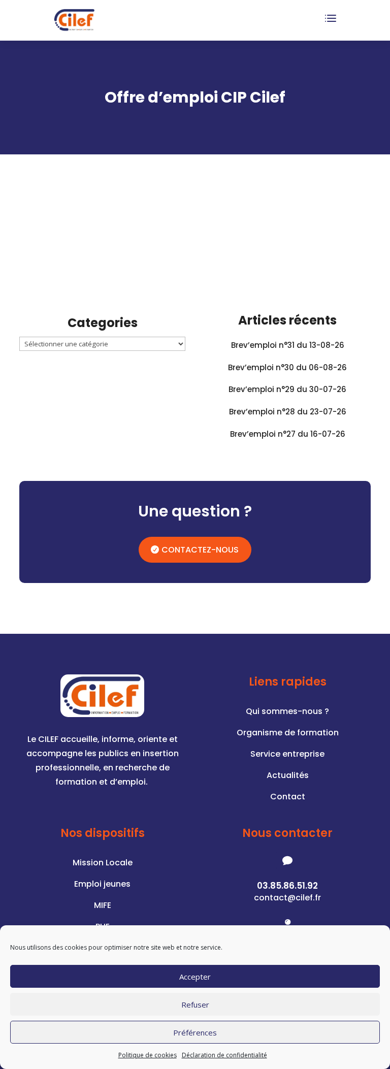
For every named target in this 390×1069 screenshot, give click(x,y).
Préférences (195, 1032)
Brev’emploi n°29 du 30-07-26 (287, 389)
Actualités (288, 776)
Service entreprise (287, 755)
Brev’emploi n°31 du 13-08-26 (287, 345)
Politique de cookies (147, 1055)
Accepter (195, 976)
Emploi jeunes (102, 885)
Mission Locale (103, 863)
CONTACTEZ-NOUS (200, 550)
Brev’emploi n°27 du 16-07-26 (287, 434)
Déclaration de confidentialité (224, 1055)
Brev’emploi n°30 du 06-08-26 (287, 367)
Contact (287, 797)
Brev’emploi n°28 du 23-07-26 (287, 411)
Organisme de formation (288, 733)
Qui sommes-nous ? (287, 712)
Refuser (195, 1004)
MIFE (102, 906)
